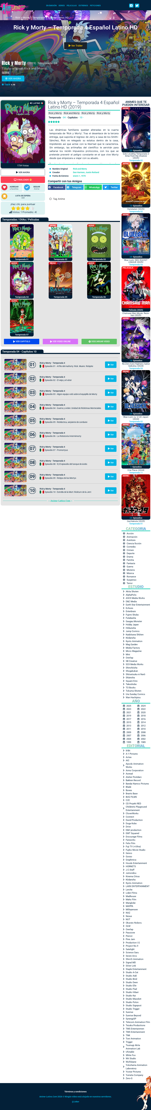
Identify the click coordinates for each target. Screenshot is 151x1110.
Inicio (9, 17)
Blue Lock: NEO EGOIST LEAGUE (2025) (135, 261)
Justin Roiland (92, 172)
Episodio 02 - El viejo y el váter (58, 380)
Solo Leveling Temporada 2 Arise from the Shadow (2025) (136, 155)
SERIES (62, 5)
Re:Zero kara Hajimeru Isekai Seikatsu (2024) (136, 364)
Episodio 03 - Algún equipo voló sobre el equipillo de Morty (71, 394)
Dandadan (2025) (136, 209)
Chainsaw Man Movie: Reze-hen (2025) (136, 314)
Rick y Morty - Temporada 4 (52, 363)
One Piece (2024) (135, 470)
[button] (131, 6)
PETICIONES (95, 5)
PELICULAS (72, 5)
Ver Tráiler (77, 45)
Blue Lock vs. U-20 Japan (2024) (135, 418)
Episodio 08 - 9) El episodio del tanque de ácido (66, 464)
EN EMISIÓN (51, 5)
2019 (31, 63)
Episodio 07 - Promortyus (56, 450)
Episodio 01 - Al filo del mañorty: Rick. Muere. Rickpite (69, 366)
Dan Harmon (79, 172)
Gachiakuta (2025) (136, 521)
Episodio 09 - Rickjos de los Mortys (60, 478)
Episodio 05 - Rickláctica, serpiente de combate (66, 422)
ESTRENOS (83, 5)
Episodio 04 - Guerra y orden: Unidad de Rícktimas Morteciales (73, 408)
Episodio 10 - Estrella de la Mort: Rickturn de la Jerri (68, 492)
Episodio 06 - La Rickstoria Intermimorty (63, 436)
